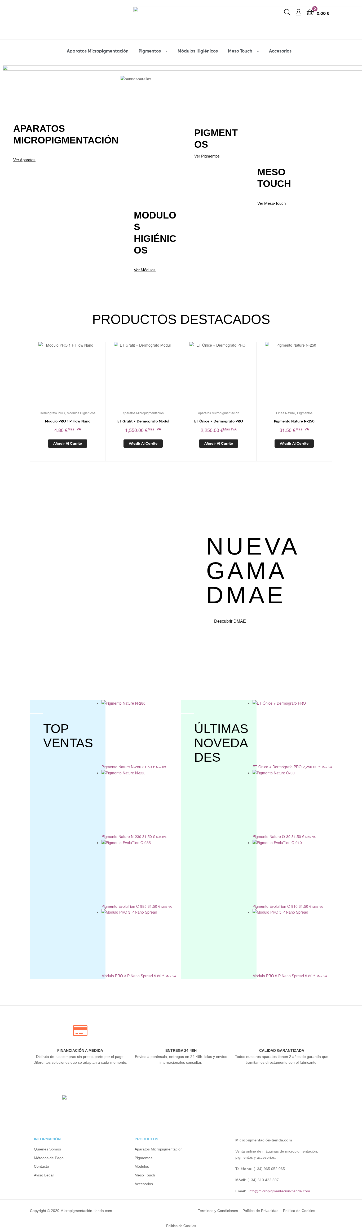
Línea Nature (285, 413)
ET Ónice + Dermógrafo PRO (218, 421)
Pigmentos (150, 51)
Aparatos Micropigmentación (98, 51)
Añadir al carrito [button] (67, 443)
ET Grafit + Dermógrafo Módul (143, 421)
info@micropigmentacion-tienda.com (279, 1191)
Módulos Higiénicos (198, 51)
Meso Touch (240, 51)
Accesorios (280, 51)
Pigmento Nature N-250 (294, 421)
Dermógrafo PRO (52, 413)
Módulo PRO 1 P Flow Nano (67, 421)
